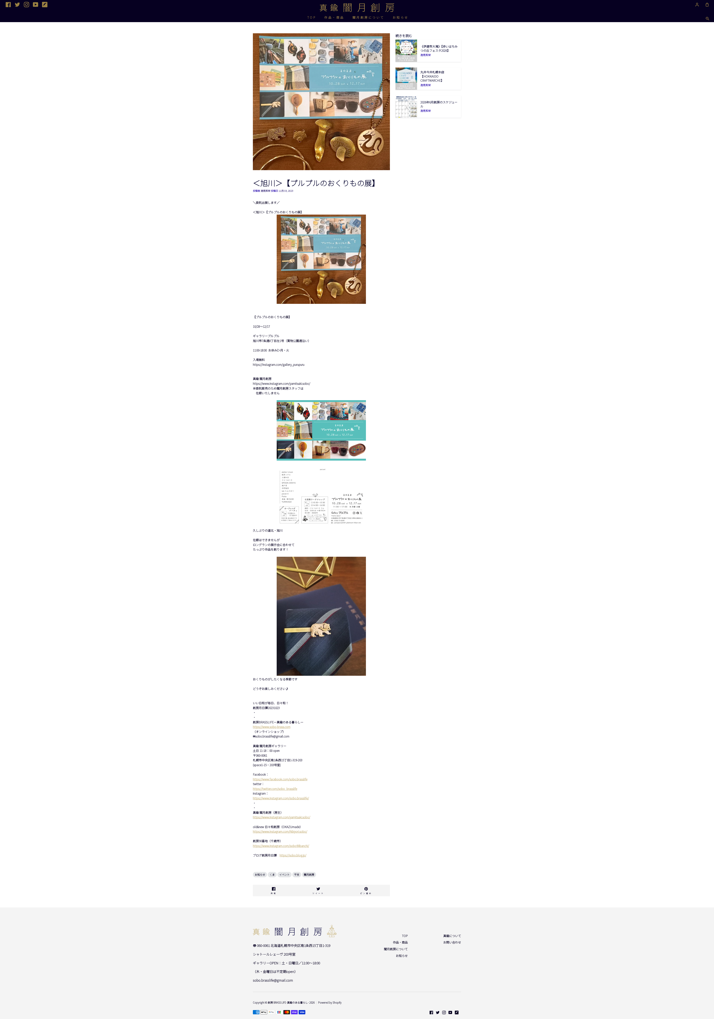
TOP (311, 17)
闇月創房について (369, 17)
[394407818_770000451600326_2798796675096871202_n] (321, 302)
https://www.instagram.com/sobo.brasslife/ (281, 798)
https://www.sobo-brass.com (271, 726)
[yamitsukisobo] (321, 674)
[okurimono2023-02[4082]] (321, 459)
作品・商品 (334, 17)
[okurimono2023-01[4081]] (321, 525)
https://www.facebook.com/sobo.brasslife (280, 779)
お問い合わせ (452, 942)
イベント (284, 874)
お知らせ (401, 17)
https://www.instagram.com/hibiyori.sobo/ (280, 831)
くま (272, 874)
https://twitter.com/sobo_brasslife (275, 788)
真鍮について (452, 935)
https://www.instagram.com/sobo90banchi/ (281, 845)
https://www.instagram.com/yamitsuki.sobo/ (281, 817)
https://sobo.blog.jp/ (293, 855)
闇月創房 (309, 874)
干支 (296, 874)
